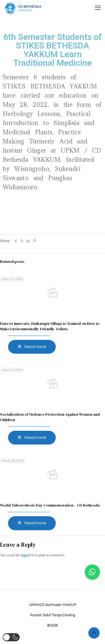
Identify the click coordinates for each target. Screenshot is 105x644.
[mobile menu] (97, 8)
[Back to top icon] (94, 633)
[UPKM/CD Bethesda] (23, 8)
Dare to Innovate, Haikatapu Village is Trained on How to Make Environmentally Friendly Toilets (50, 326)
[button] (92, 572)
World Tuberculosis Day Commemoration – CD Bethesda (50, 505)
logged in (27, 555)
